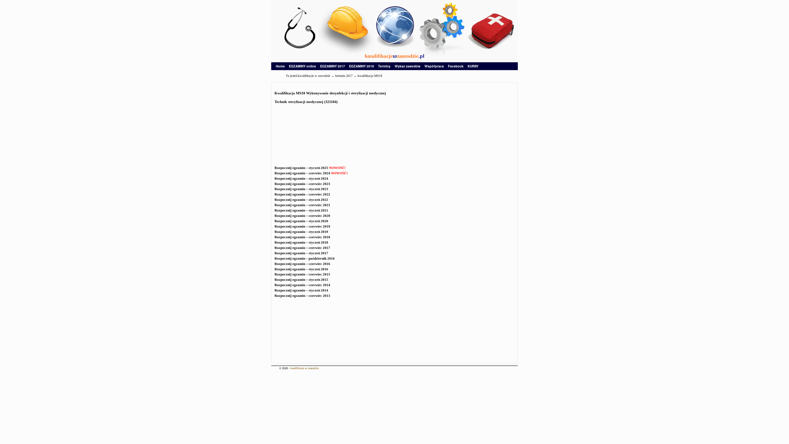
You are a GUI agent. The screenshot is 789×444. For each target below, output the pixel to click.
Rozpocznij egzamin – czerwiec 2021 (302, 205)
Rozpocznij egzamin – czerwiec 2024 (311, 173)
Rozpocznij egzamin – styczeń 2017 (301, 253)
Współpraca (434, 66)
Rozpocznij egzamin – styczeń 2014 (301, 290)
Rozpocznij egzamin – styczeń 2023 (301, 189)
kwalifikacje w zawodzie (304, 368)
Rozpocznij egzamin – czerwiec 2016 (302, 264)
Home (280, 66)
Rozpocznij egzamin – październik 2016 (305, 258)
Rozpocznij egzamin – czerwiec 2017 (302, 248)
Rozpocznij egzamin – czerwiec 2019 (302, 226)
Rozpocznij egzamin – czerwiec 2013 (302, 296)
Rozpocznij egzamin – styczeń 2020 (301, 221)
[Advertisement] (394, 136)
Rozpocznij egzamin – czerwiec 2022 (302, 194)
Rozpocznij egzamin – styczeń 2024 (301, 178)
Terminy (384, 66)
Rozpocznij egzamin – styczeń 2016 (301, 269)
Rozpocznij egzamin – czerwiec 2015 (302, 274)
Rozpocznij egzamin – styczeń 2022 (301, 200)
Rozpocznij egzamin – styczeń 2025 (310, 168)
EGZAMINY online (302, 66)
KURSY (473, 66)
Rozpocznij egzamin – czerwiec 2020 (302, 216)
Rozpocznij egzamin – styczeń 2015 (301, 280)
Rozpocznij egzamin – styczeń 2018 (301, 242)
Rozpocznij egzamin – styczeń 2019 (301, 232)
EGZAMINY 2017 (332, 66)
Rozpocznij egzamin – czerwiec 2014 (302, 285)
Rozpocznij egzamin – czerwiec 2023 (302, 184)
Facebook (456, 66)
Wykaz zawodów (407, 66)
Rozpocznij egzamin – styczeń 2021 (301, 210)
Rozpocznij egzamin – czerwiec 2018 (302, 237)
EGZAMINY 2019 (361, 66)
